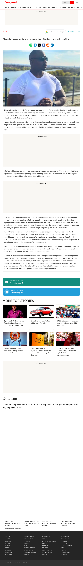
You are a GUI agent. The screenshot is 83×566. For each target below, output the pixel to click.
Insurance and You (30, 552)
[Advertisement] (41, 150)
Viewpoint (64, 550)
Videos (63, 548)
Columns (71, 7)
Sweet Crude (65, 537)
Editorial (63, 7)
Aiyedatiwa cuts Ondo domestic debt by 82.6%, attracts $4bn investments (14, 350)
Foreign (26, 543)
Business (46, 7)
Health (26, 545)
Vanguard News (11, 2)
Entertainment (29, 537)
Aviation (8, 539)
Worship (64, 554)
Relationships (47, 550)
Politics (30, 7)
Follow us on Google (57, 32)
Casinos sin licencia (13, 528)
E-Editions (22, 7)
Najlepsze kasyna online (49, 525)
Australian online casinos (68, 525)
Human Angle (28, 550)
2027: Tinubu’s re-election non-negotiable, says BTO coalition (67, 323)
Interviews (46, 537)
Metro (38, 7)
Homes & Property (30, 548)
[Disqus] (41, 440)
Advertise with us (31, 521)
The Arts (64, 541)
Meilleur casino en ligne (31, 525)
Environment (28, 539)
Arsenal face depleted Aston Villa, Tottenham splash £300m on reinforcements (66, 351)
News (13, 7)
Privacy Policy (67, 521)
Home (7, 7)
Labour (44, 539)
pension (26, 554)
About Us (9, 521)
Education (8, 552)
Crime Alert (9, 545)
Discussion (8, 550)
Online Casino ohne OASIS (13, 525)
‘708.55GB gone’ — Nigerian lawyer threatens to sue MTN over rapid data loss (41, 351)
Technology (65, 539)
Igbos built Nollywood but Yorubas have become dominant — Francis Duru (14, 323)
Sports (54, 7)
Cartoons (64, 543)
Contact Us (47, 521)
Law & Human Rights (49, 541)
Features (27, 541)
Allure (80, 7)
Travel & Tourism (66, 545)
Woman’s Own (65, 552)
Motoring (45, 545)
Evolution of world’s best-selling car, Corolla (41, 321)
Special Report (47, 552)
